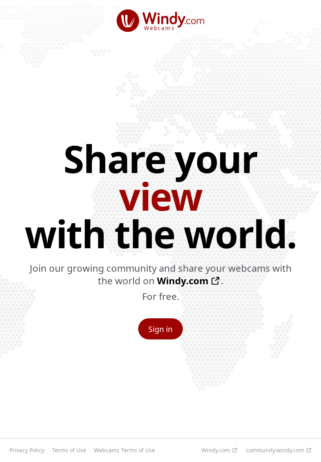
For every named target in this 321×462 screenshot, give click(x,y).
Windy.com (183, 280)
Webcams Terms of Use (124, 450)
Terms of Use (69, 450)
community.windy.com (275, 450)
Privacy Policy (26, 450)
